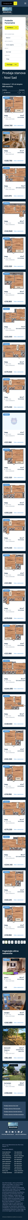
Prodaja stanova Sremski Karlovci (13, 1111)
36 (19, 942)
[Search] (15, 3)
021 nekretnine (5, 1154)
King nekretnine (6, 1167)
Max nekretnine (18, 1165)
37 (22, 942)
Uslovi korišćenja (20, 1134)
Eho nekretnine (18, 1159)
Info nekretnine (18, 1154)
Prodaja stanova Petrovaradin (12, 1108)
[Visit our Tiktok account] (22, 1132)
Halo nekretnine (18, 1157)
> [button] (24, 942)
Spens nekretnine (6, 1161)
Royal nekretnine (6, 1155)
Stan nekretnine (6, 1163)
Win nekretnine (18, 1161)
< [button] (3, 942)
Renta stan (5, 1170)
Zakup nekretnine (18, 1170)
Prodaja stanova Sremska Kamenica (14, 1114)
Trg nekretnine (18, 1167)
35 (16, 942)
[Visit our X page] (15, 1132)
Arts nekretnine (6, 1169)
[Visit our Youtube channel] (12, 1132)
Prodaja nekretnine (7, 1172)
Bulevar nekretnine (19, 1155)
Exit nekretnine (18, 1163)
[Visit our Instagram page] (9, 1132)
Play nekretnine (6, 1165)
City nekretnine (18, 1152)
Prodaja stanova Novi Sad (11, 1105)
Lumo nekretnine (18, 1172)
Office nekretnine (6, 1157)
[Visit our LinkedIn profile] (19, 1132)
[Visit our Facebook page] (6, 1132)
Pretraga (9, 64)
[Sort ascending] (20, 92)
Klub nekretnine (6, 1159)
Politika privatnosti (8, 1134)
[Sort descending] (23, 92)
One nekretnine (18, 1169)
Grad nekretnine (6, 1152)
